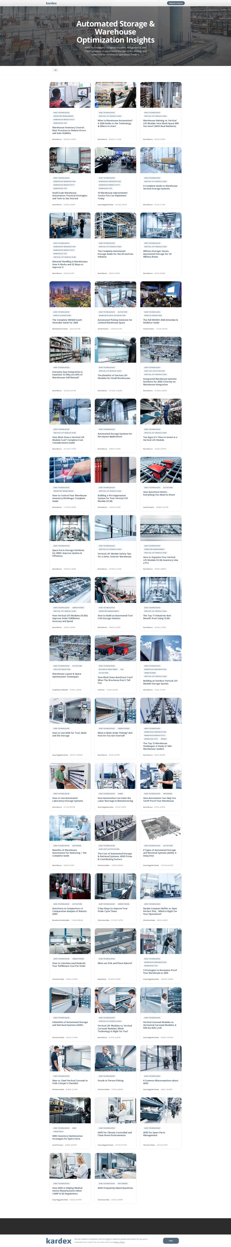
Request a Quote (176, 3)
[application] (115, 1240)
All (56, 70)
